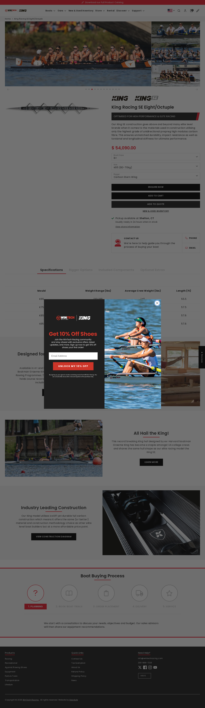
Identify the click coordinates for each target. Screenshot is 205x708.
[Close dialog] (157, 303)
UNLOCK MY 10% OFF (73, 366)
